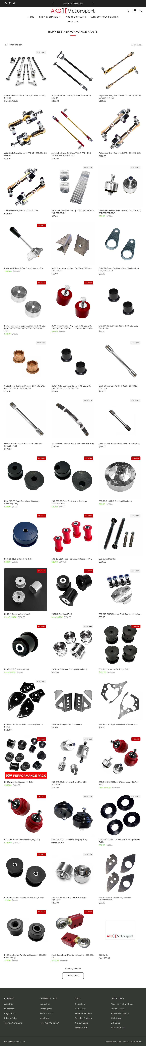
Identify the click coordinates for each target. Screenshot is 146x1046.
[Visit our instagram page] (10, 3)
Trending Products (83, 1018)
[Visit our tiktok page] (14, 3)
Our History (9, 1008)
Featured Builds (118, 1027)
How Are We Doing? (49, 1023)
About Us (73, 21)
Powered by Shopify (113, 1041)
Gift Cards (115, 1023)
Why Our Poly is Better (104, 17)
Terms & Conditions (13, 1023)
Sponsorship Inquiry (120, 1013)
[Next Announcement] (93, 3)
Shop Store (80, 1004)
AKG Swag (116, 1018)
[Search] (127, 10)
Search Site (80, 1008)
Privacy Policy (10, 1018)
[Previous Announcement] (53, 3)
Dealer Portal (81, 1027)
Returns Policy (46, 1013)
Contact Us (45, 1004)
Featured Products (83, 1013)
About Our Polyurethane (122, 1004)
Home (31, 17)
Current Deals (81, 1023)
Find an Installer (118, 1008)
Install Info (44, 1018)
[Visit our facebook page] (5, 3)
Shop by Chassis (48, 17)
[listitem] (73, 3)
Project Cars (10, 1013)
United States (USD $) (13, 1041)
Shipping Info (46, 1008)
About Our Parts (76, 17)
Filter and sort (15, 44)
